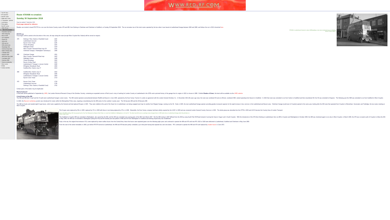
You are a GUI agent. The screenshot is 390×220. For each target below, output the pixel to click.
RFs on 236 (5, 35)
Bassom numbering (29, 101)
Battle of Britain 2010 (7, 50)
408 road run (5, 43)
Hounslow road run (6, 31)
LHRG (46, 93)
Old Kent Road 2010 (7, 49)
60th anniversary (6, 45)
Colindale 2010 (5, 52)
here (222, 27)
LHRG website (238, 93)
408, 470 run (5, 28)
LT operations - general (7, 20)
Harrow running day (7, 62)
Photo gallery (4, 24)
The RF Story (4, 12)
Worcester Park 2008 (7, 56)
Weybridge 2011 (6, 47)
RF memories (4, 14)
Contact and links (5, 67)
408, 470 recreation (7, 29)
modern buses (212, 124)
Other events (4, 64)
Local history (4, 22)
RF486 (3, 66)
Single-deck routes (6, 18)
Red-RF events (5, 26)
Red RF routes (5, 16)
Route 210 (4, 39)
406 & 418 (4, 41)
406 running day (6, 33)
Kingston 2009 (5, 54)
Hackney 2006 (5, 60)
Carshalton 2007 (6, 58)
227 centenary (5, 37)
